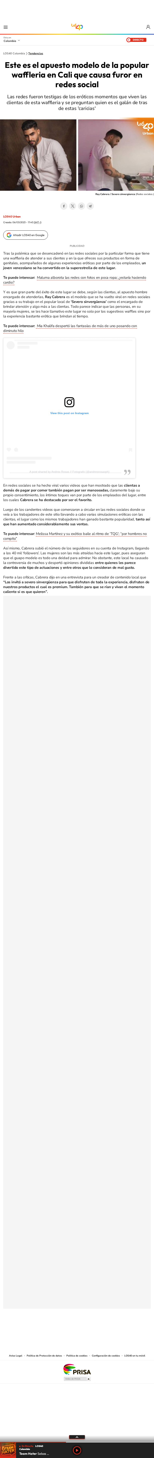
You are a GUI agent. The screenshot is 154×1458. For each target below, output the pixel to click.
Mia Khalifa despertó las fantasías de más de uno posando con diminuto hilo (70, 328)
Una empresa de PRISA (77, 1369)
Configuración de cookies (106, 1355)
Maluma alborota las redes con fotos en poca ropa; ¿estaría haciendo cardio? (74, 280)
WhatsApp (81, 206)
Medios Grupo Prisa (77, 1378)
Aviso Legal (15, 1355)
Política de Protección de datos (44, 1355)
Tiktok (61, 1328)
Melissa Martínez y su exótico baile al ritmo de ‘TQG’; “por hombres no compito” (75, 536)
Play (77, 1450)
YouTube (77, 1328)
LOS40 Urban (12, 216)
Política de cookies (76, 1355)
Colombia (10, 41)
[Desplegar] (77, 1437)
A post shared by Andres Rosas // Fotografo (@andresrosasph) (69, 471)
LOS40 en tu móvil (134, 1355)
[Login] (148, 27)
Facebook (63, 206)
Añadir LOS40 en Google (29, 235)
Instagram (69, 1328)
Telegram (90, 206)
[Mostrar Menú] (5, 27)
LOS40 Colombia (77, 27)
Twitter (72, 206)
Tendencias (35, 53)
